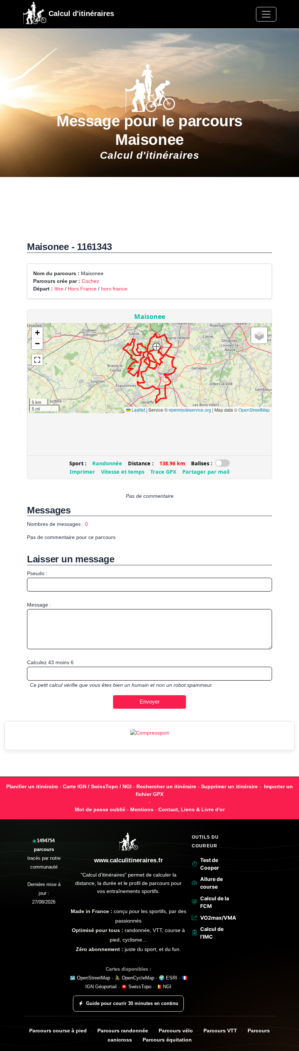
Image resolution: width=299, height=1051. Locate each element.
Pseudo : (37, 573)
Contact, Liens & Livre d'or (191, 809)
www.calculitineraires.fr (128, 860)
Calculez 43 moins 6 (50, 662)
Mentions (142, 809)
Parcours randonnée (122, 1030)
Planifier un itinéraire (32, 786)
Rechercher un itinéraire (166, 786)
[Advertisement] (149, 213)
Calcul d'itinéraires (80, 13)
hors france (114, 289)
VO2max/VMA (217, 918)
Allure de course (211, 883)
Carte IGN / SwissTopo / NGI (97, 786)
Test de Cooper (209, 864)
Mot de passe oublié (100, 809)
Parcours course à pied (58, 1030)
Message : (39, 605)
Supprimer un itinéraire (229, 786)
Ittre (58, 289)
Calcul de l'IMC (212, 933)
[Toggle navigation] (266, 14)
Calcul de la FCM (214, 902)
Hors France (82, 289)
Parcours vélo (176, 1030)
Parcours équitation (167, 1040)
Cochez (90, 281)
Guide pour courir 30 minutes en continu (132, 1003)
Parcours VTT (220, 1030)
